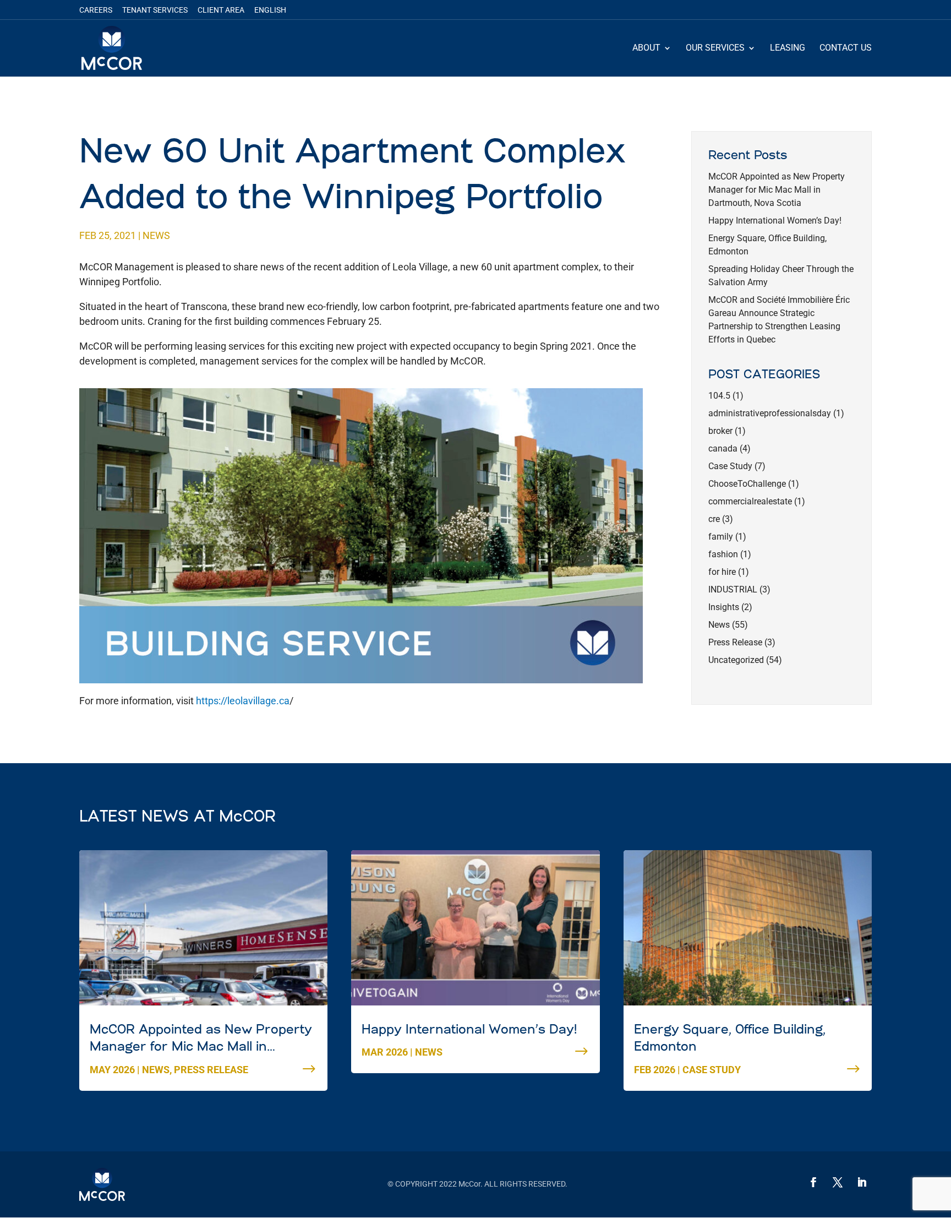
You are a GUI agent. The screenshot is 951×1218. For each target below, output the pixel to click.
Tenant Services (155, 10)
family (720, 536)
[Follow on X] (838, 1182)
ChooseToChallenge (747, 484)
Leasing (787, 48)
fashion (723, 554)
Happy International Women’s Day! (774, 220)
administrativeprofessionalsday (769, 413)
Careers (95, 10)
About (646, 48)
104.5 (719, 395)
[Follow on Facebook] (813, 1182)
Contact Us (845, 48)
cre (714, 519)
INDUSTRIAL (732, 589)
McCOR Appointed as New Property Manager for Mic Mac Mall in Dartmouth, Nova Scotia (776, 189)
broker (720, 431)
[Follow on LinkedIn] (862, 1182)
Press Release (735, 642)
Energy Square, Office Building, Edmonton (730, 1039)
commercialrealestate (750, 501)
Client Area (221, 10)
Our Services (715, 48)
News (156, 235)
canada (722, 448)
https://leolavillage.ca (242, 700)
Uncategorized (736, 660)
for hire (722, 572)
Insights (723, 607)
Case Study (730, 466)
